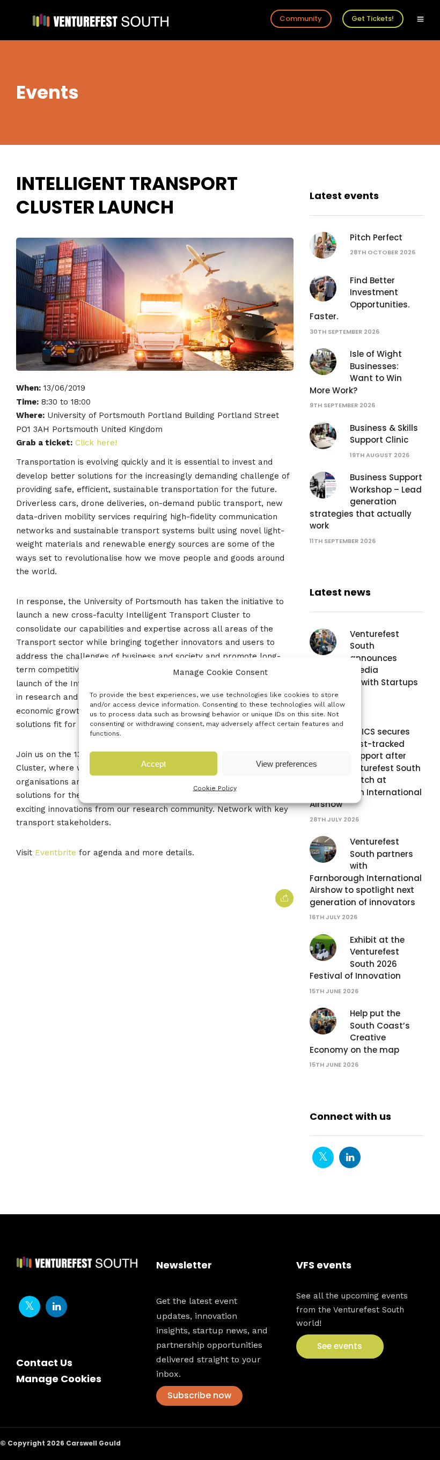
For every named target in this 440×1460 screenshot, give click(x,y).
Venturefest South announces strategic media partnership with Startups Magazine (364, 664)
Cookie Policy (215, 788)
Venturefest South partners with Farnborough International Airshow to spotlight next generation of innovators (366, 872)
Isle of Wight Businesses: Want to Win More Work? (356, 372)
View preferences (286, 763)
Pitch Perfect (376, 237)
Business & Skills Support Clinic (384, 434)
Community (301, 18)
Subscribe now (199, 1395)
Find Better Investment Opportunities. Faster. (359, 298)
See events (339, 1346)
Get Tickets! (372, 18)
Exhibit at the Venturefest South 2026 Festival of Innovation (357, 958)
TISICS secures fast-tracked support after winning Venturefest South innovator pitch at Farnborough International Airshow (366, 768)
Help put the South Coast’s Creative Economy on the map (360, 1031)
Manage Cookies (58, 1378)
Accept (153, 763)
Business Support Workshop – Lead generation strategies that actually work (366, 501)
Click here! (96, 442)
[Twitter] (323, 1157)
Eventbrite (55, 852)
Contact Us (44, 1362)
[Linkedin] (350, 1157)
